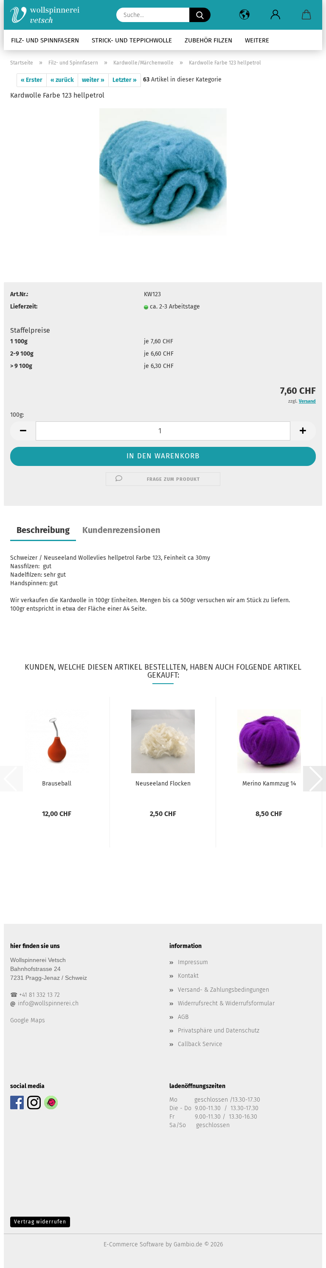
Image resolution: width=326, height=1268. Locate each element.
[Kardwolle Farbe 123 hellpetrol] (163, 171)
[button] (244, 15)
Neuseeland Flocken (163, 783)
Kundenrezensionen (121, 530)
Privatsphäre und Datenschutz (218, 1030)
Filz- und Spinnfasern (45, 40)
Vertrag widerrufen (40, 1222)
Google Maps (27, 1020)
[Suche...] (200, 15)
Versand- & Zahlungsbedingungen (223, 989)
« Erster (31, 80)
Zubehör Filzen (208, 40)
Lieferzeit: (23, 306)
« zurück (62, 80)
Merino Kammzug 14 (269, 783)
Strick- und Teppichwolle (132, 40)
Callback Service (200, 1044)
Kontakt (188, 975)
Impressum (193, 962)
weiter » (93, 80)
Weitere (257, 40)
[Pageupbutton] (302, 1255)
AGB (183, 1017)
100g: (17, 414)
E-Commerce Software (134, 1244)
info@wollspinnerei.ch (48, 1003)
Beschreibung (43, 530)
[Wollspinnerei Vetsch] (48, 15)
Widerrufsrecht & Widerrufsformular (226, 1003)
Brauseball (56, 783)
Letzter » (124, 80)
